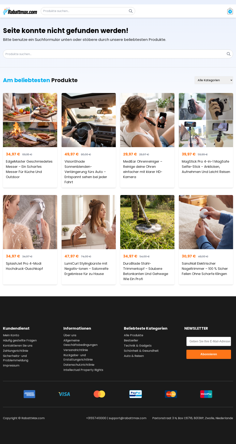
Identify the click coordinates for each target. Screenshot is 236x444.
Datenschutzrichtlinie (78, 365)
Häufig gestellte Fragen (20, 340)
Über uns (69, 335)
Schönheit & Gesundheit (141, 351)
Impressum (11, 365)
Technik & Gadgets (138, 345)
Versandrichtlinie (75, 350)
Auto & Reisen (134, 356)
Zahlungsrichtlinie (15, 351)
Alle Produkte (133, 335)
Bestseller (131, 340)
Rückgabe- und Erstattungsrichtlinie (78, 357)
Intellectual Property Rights (83, 370)
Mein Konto (11, 335)
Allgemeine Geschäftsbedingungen (80, 342)
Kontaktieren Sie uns (17, 345)
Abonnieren (208, 354)
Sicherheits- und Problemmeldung (15, 358)
